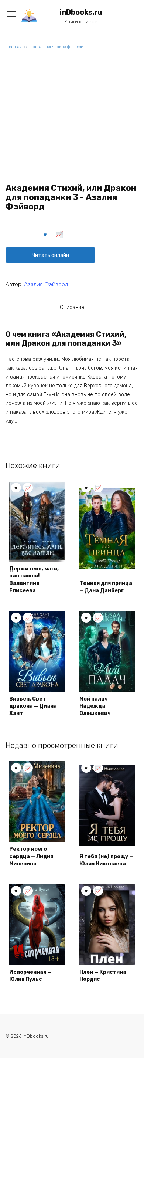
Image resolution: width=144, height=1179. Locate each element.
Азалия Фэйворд (46, 284)
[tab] (72, 307)
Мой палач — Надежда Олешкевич (96, 706)
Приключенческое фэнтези (56, 46)
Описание (72, 307)
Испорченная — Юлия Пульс (30, 976)
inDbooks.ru (80, 12)
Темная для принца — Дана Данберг (105, 587)
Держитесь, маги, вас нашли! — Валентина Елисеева (34, 580)
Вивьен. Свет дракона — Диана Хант (33, 706)
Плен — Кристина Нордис (102, 976)
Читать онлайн (50, 255)
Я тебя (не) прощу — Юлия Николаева (106, 860)
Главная (14, 46)
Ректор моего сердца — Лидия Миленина (31, 856)
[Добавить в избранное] (45, 234)
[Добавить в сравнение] (59, 234)
